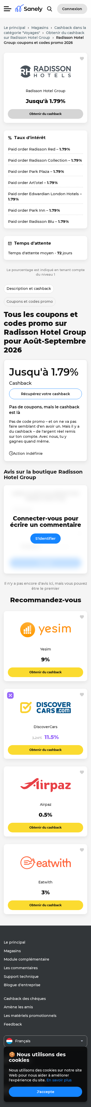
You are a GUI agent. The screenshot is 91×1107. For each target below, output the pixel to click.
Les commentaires (21, 968)
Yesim (45, 649)
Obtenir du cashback (46, 112)
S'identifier (45, 538)
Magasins (12, 951)
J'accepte (45, 1091)
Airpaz (45, 804)
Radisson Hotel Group (45, 91)
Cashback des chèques (25, 998)
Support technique (21, 976)
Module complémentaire (26, 959)
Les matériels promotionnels (30, 1015)
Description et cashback (29, 288)
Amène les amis (18, 1007)
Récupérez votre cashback (45, 394)
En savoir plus (59, 1080)
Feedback (13, 1024)
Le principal (14, 942)
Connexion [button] (72, 9)
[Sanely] (28, 9)
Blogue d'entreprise (22, 985)
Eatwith (45, 882)
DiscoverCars (45, 727)
